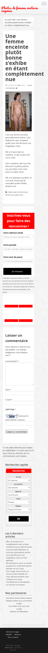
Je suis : (19, 477)
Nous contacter (13, 637)
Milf (13, 19)
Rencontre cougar (12, 632)
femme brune (23, 192)
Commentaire (12, 361)
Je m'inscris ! (17, 271)
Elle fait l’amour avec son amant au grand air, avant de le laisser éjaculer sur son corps (19, 566)
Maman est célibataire (19, 611)
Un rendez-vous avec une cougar (19, 607)
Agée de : (18, 492)
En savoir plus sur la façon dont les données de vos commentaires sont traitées (18, 453)
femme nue (9, 195)
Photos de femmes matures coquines (19, 9)
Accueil (8, 19)
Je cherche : (18, 484)
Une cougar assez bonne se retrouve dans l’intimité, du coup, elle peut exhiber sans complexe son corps (17, 575)
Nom (7, 389)
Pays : (19, 499)
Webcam (18, 634)
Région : (19, 506)
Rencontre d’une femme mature (19, 598)
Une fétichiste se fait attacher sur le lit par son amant (18, 583)
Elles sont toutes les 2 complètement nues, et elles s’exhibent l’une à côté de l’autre (19, 544)
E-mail (8, 399)
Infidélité (9, 634)
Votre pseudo (9, 245)
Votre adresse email (13, 233)
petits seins (19, 195)
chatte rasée (12, 192)
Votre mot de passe (12, 257)
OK (18, 518)
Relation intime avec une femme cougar (19, 602)
